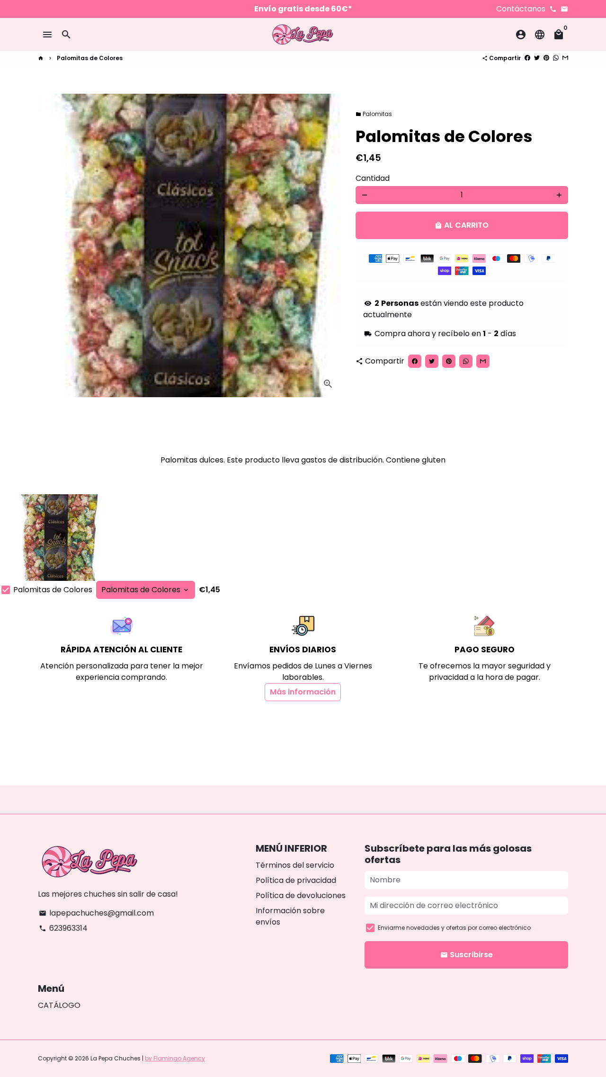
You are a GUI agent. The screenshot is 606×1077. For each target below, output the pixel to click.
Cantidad (373, 178)
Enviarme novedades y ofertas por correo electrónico (454, 928)
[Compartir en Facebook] (527, 58)
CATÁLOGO (59, 1005)
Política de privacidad (296, 880)
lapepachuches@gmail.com (96, 913)
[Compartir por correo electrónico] (565, 58)
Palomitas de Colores (90, 58)
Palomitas (374, 114)
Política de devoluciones (301, 895)
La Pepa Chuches (115, 1058)
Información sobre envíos (290, 916)
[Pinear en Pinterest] (546, 58)
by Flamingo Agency (175, 1058)
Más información (303, 691)
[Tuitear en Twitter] (537, 58)
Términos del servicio (295, 865)
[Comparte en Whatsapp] (556, 58)
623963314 (63, 928)
